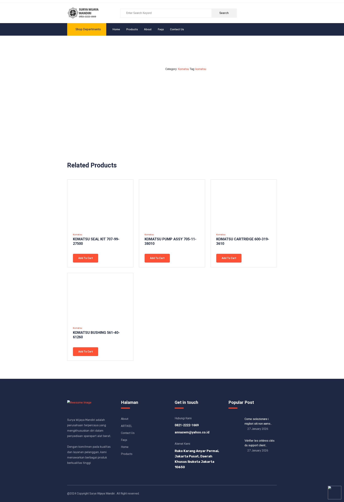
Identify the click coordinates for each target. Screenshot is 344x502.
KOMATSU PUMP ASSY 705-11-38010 (170, 241)
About (148, 29)
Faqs (161, 29)
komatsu (200, 69)
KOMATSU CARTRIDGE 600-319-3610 (242, 241)
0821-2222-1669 (187, 425)
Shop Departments (88, 29)
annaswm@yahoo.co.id (192, 432)
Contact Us (177, 29)
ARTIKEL (126, 426)
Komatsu (183, 69)
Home (116, 29)
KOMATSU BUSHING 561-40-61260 (96, 335)
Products (132, 29)
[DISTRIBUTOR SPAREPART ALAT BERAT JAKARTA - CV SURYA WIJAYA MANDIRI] (83, 13)
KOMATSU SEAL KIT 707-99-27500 (96, 241)
